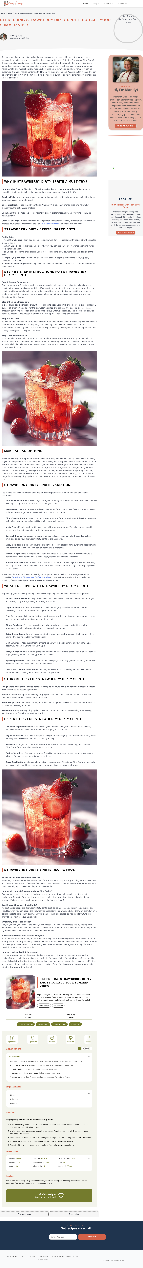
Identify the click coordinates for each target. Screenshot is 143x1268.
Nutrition (70, 1042)
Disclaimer (43, 1259)
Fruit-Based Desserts (50, 224)
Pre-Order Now (125, 232)
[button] (89, 1056)
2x (83, 1048)
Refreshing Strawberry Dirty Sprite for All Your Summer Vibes (35, 13)
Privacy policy (58, 1256)
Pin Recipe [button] (58, 1005)
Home (85, 3)
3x (87, 1048)
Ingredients (12, 1042)
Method (52, 1042)
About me (108, 3)
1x (79, 1048)
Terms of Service (73, 1256)
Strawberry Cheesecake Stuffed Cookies (31, 577)
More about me (125, 126)
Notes (88, 1042)
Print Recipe (44, 1005)
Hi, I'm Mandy (32, 1256)
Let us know (40, 1197)
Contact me (122, 3)
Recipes (96, 3)
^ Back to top (11, 1257)
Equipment (33, 1042)
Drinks (10, 13)
